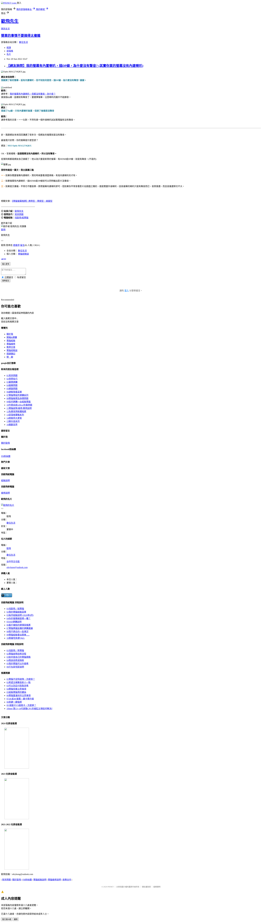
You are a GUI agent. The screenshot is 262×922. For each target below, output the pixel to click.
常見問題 (19, 214)
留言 (22, 245)
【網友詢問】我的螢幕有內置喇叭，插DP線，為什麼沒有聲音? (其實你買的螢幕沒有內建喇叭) (75, 65)
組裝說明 (5, 480)
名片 (9, 54)
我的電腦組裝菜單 (16, 612)
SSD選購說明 (14, 622)
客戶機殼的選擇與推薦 (19, 625)
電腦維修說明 (54, 880)
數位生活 (23, 42)
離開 (15, 919)
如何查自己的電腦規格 (19, 657)
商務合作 (66, 880)
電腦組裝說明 (39, 880)
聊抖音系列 (13, 421)
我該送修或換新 (15, 660)
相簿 (9, 47)
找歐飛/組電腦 (21, 217)
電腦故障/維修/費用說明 (19, 408)
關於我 (10, 334)
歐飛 (3, 229)
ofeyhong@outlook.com (17, 567)
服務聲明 (156, 887)
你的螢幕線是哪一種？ (19, 618)
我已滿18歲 (6, 919)
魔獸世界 (12, 424)
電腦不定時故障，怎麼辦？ (21, 679)
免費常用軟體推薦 (16, 411)
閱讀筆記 (11, 354)
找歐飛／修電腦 (15, 650)
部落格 (10, 51)
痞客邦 (16, 245)
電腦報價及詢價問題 (17, 398)
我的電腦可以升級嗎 (17, 663)
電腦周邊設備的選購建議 (20, 628)
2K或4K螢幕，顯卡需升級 (20, 699)
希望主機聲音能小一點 (19, 682)
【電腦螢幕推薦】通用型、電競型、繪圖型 (32, 201)
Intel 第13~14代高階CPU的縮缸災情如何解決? (29, 708)
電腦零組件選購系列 (17, 395)
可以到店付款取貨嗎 (17, 686)
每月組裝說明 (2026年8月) (20, 615)
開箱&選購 (12, 337)
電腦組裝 (11, 340)
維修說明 (5, 493)
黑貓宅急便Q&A (16, 638)
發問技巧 (12, 379)
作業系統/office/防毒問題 (19, 405)
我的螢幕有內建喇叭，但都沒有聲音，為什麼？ (33, 94)
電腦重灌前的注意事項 (19, 695)
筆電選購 (12, 382)
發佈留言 (5, 281)
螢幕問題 (12, 385)
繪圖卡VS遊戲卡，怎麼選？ (21, 705)
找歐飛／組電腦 (15, 608)
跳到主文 (5, 29)
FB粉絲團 (5, 456)
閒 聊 (10, 357)
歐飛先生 (10, 21)
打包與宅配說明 (15, 667)
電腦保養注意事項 (16, 689)
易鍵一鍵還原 (14, 702)
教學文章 (11, 347)
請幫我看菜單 (14, 392)
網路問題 (12, 388)
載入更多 (5, 264)
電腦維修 (11, 344)
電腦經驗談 (23, 254)
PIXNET (111, 887)
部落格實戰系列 (15, 415)
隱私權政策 (146, 887)
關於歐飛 (5, 443)
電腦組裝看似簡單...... (18, 635)
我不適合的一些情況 (17, 631)
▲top (3, 259)
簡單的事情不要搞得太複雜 (20, 35)
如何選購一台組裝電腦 (19, 402)
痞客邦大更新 (14, 418)
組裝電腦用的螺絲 (16, 692)
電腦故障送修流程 (16, 654)
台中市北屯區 (13, 561)
